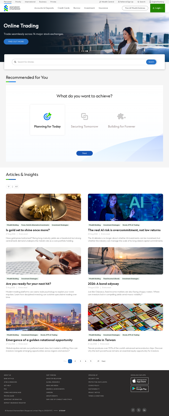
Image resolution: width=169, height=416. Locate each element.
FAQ (5, 389)
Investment (89, 8)
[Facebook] (133, 410)
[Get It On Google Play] (140, 389)
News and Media (52, 385)
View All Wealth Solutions (135, 8)
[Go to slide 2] (83, 51)
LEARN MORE (58, 43)
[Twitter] (138, 410)
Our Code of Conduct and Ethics (59, 399)
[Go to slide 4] (87, 51)
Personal (8, 2)
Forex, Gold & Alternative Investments (35, 225)
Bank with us (9, 378)
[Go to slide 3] (85, 51)
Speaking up (92, 375)
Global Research (53, 382)
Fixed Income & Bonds (112, 279)
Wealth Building (13, 225)
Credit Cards (64, 8)
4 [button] (85, 361)
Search (142, 2)
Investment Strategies (60, 225)
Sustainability (94, 389)
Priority (18, 2)
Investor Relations (53, 378)
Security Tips (93, 378)
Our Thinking (51, 375)
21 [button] (98, 361)
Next (84, 153)
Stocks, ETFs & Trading (131, 225)
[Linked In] (144, 410)
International (30, 2)
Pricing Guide (9, 396)
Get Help (7, 385)
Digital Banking (158, 2)
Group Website (52, 396)
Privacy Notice (94, 392)
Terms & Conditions (96, 396)
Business (43, 2)
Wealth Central (107, 2)
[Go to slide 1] (82, 51)
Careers (49, 392)
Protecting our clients (97, 382)
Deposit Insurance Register (15, 403)
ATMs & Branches (10, 382)
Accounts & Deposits (44, 8)
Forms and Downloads (12, 392)
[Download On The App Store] (140, 381)
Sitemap (62, 410)
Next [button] (103, 361)
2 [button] (75, 361)
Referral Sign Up (126, 2)
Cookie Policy (93, 385)
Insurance (103, 8)
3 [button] (80, 361)
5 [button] (90, 361)
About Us (7, 375)
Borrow (76, 8)
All (16, 186)
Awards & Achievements (55, 389)
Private (53, 2)
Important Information (13, 399)
